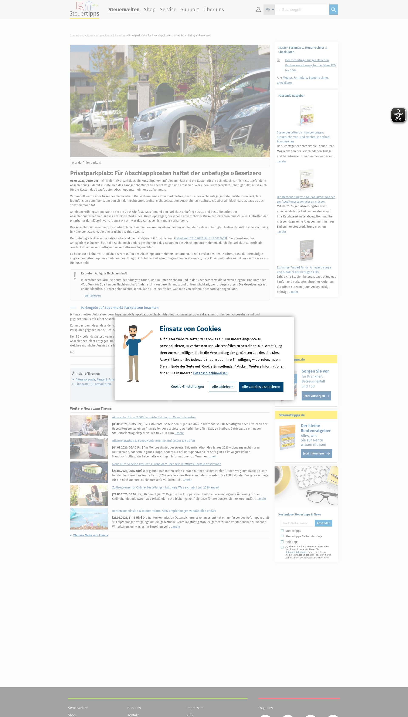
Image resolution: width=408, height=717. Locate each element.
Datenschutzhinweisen (210, 373)
